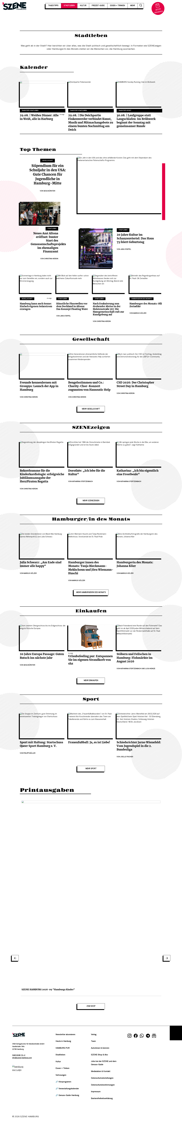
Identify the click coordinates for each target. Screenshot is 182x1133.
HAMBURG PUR (63, 1048)
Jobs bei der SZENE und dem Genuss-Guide (103, 1063)
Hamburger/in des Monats (141, 298)
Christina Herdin (51, 259)
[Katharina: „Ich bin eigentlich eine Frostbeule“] (139, 454)
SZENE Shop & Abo (99, 1055)
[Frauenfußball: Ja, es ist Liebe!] (91, 725)
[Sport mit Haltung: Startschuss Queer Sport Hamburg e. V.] (42, 725)
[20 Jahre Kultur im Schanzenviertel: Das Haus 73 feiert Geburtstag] (96, 248)
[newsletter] (154, 1036)
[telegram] (148, 1036)
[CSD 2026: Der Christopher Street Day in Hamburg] (139, 366)
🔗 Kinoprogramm (63, 1082)
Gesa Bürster (49, 191)
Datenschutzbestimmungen (103, 1085)
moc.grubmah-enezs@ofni (22, 1058)
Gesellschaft (47, 160)
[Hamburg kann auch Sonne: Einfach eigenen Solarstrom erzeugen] (36, 284)
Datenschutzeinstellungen (102, 1078)
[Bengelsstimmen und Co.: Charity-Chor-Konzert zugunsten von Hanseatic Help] (91, 366)
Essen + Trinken (62, 1068)
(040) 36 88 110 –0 (18, 1055)
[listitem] (91, 897)
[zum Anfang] (176, 1033)
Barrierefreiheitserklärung (102, 1098)
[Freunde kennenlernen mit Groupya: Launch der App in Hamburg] (42, 366)
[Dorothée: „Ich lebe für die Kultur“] (91, 454)
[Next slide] (166, 958)
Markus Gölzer (139, 313)
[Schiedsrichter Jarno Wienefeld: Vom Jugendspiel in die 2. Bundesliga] (139, 725)
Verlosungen (61, 1075)
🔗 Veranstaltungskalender (67, 1089)
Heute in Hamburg (63, 1041)
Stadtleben (52, 228)
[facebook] (136, 1036)
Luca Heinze (150, 668)
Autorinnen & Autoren (100, 1048)
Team (93, 1041)
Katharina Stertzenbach (82, 481)
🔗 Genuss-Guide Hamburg (67, 1095)
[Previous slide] (15, 958)
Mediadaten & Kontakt (100, 1071)
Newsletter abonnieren (65, 1034)
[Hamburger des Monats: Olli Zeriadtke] (146, 284)
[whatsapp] (142, 1036)
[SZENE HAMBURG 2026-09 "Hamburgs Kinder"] (91, 893)
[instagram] (129, 1036)
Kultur (58, 1062)
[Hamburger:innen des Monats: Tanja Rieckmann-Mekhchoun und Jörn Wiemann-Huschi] (91, 545)
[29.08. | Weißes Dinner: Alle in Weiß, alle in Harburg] (42, 94)
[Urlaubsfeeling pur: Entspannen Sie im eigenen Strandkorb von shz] (91, 637)
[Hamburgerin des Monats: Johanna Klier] (139, 545)
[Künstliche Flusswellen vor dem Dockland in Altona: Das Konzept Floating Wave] (72, 284)
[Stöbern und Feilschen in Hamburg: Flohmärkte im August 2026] (139, 637)
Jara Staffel (125, 249)
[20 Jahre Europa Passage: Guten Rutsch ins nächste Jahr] (42, 637)
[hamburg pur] (18, 1070)
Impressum (96, 1092)
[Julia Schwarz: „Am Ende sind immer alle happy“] (42, 545)
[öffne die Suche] (141, 5)
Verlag (93, 1034)
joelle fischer (126, 757)
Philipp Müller (29, 753)
